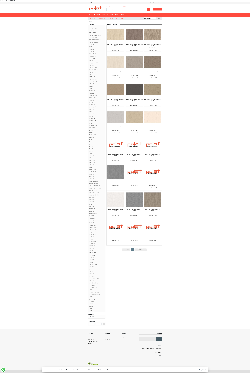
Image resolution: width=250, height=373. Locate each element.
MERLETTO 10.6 (92, 169)
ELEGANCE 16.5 (92, 106)
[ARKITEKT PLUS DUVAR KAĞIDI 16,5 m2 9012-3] (134, 172)
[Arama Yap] (148, 9)
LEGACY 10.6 (92, 160)
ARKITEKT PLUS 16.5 (93, 70)
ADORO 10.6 (91, 26)
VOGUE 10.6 (91, 305)
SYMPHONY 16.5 (92, 280)
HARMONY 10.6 (92, 134)
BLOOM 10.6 (91, 77)
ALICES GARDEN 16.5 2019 (95, 39)
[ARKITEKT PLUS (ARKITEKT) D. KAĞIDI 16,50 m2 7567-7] (134, 89)
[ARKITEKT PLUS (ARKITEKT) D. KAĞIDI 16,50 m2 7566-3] (134, 117)
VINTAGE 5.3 (91, 301)
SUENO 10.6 (91, 275)
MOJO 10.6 (91, 201)
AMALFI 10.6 (91, 46)
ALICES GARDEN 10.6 (93, 33)
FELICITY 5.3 (92, 123)
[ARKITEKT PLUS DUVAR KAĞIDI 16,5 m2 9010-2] (152, 144)
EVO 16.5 (91, 116)
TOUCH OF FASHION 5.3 (94, 294)
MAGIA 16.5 (91, 165)
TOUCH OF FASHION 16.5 (94, 292)
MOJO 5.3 (91, 204)
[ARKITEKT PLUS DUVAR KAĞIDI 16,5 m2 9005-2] (115, 172)
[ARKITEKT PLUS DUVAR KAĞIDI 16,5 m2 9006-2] (115, 199)
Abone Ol (159, 338)
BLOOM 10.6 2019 (93, 79)
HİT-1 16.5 (91, 141)
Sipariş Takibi (107, 339)
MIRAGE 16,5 (91, 176)
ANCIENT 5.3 (92, 58)
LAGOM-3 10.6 (92, 157)
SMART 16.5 (91, 262)
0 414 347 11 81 (158, 352)
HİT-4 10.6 (91, 148)
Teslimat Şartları (92, 339)
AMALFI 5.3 (91, 49)
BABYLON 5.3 (92, 76)
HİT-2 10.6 (91, 143)
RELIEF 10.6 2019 (92, 234)
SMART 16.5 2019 (93, 264)
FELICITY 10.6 (92, 118)
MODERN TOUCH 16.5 (94, 195)
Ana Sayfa (91, 14)
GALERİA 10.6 (92, 127)
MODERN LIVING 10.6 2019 (95, 188)
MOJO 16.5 (91, 202)
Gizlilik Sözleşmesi (92, 337)
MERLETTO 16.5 (92, 171)
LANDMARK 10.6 (92, 158)
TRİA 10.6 (91, 296)
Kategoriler (98, 14)
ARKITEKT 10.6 (92, 60)
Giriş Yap (159, 2)
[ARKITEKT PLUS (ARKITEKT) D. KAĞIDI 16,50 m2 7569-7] (134, 34)
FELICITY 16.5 (92, 121)
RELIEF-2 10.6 (92, 243)
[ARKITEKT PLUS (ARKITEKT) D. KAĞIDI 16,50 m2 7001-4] (134, 62)
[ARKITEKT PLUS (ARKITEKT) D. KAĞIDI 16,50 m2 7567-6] (152, 62)
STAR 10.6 (91, 268)
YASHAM (92, 316)
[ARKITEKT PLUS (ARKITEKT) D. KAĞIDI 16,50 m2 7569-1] (115, 62)
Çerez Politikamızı (99, 369)
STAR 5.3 (91, 271)
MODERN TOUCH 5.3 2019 (95, 199)
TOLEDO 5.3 (91, 289)
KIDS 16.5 (91, 153)
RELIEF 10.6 (91, 232)
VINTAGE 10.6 (92, 297)
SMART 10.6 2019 (93, 261)
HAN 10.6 (91, 129)
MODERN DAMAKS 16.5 (94, 181)
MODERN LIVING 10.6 (93, 187)
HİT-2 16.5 (91, 144)
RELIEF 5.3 (91, 239)
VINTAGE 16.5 (92, 299)
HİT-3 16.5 (91, 146)
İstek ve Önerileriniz (109, 337)
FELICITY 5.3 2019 (93, 125)
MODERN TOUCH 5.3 (93, 197)
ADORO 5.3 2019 (92, 32)
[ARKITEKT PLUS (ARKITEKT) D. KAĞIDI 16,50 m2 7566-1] (152, 117)
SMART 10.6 (91, 259)
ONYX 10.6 (91, 215)
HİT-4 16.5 (91, 150)
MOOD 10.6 (91, 206)
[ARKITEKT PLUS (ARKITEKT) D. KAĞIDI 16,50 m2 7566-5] (115, 117)
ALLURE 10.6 (91, 44)
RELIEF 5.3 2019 (92, 241)
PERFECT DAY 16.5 (93, 229)
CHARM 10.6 (91, 86)
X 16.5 (90, 310)
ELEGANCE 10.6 (92, 104)
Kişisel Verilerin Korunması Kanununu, (78, 369)
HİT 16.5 (91, 139)
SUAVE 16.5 (91, 273)
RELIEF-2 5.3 (91, 246)
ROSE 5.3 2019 (92, 255)
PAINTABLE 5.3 (92, 218)
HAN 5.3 (91, 132)
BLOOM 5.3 (91, 83)
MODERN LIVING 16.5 (93, 190)
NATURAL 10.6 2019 (93, 209)
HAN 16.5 (91, 130)
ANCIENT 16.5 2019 (93, 56)
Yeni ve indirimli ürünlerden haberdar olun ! (153, 336)
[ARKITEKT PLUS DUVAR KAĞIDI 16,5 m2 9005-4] (152, 172)
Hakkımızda (111, 14)
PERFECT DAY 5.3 (93, 231)
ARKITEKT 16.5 (92, 63)
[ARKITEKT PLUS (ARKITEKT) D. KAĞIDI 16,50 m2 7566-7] (152, 89)
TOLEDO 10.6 (92, 285)
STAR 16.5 (91, 269)
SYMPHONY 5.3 (92, 282)
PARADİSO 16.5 (92, 225)
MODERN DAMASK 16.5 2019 (95, 185)
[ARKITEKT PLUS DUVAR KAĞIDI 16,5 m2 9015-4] (134, 227)
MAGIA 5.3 (91, 167)
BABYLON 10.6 (92, 74)
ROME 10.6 (91, 248)
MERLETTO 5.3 (92, 173)
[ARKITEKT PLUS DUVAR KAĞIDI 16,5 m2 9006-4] (134, 199)
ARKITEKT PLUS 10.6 (93, 69)
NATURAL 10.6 (92, 208)
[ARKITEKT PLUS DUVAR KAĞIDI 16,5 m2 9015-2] (115, 227)
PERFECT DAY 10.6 (93, 227)
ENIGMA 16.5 (92, 109)
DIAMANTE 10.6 (92, 97)
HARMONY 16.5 (92, 136)
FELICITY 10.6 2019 (93, 120)
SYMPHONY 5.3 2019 (93, 283)
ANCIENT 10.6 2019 (93, 53)
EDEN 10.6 (91, 102)
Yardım (106, 336)
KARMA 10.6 (91, 151)
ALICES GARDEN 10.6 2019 (95, 35)
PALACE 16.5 (92, 222)
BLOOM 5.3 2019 (92, 85)
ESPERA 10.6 (91, 113)
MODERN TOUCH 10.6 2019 (95, 194)
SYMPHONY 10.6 (92, 276)
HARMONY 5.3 (92, 137)
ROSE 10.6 (91, 250)
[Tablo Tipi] (159, 18)
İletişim (123, 337)
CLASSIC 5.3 (92, 93)
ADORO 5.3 (91, 30)
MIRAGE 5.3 (91, 178)
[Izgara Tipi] (158, 18)
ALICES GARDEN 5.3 (93, 41)
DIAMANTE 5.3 (92, 100)
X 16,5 (90, 308)
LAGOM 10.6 (91, 155)
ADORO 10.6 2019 (93, 28)
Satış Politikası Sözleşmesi (94, 341)
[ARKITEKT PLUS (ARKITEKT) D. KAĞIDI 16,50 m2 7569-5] (152, 34)
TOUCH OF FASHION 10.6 (94, 290)
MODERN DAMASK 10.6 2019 (95, 183)
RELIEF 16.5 (91, 236)
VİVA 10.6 (91, 303)
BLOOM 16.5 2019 (93, 81)
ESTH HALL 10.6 (92, 114)
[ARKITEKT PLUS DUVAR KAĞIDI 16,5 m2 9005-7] (152, 227)
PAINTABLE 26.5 (92, 217)
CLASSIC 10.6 (92, 90)
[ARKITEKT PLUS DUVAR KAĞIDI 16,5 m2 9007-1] (115, 144)
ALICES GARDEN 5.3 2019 (94, 42)
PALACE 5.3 (91, 224)
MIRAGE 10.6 (91, 174)
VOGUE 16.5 (91, 306)
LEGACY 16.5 (92, 162)
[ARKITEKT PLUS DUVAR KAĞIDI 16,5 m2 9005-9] (152, 199)
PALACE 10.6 (92, 220)
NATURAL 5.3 (92, 211)
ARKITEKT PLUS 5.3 (93, 72)
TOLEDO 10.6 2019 (93, 287)
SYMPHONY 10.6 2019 (94, 278)
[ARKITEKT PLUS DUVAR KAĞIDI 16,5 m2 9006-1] (134, 144)
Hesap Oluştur (153, 2)
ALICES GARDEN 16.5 (93, 37)
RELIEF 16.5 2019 (92, 238)
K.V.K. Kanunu (91, 336)
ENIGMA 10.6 (92, 107)
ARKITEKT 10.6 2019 (93, 62)
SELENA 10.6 (92, 257)
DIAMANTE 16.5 (92, 99)
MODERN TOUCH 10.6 (94, 192)
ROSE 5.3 (91, 253)
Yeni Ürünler (91, 343)
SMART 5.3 (91, 266)
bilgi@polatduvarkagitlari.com (154, 357)
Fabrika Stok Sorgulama (120, 14)
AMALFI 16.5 (91, 48)
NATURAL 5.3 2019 (93, 213)
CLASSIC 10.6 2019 (93, 92)
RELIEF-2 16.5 (92, 245)
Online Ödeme (105, 14)
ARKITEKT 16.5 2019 (93, 65)
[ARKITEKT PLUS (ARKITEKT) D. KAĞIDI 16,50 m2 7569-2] (115, 34)
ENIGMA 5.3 (91, 111)
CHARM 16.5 (91, 88)
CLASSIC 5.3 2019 (93, 95)
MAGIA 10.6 (91, 164)
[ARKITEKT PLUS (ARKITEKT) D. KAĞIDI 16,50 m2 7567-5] (115, 89)
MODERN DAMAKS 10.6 (94, 180)
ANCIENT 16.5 (92, 55)
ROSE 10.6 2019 (92, 252)
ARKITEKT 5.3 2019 (93, 67)
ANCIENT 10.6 (92, 51)
